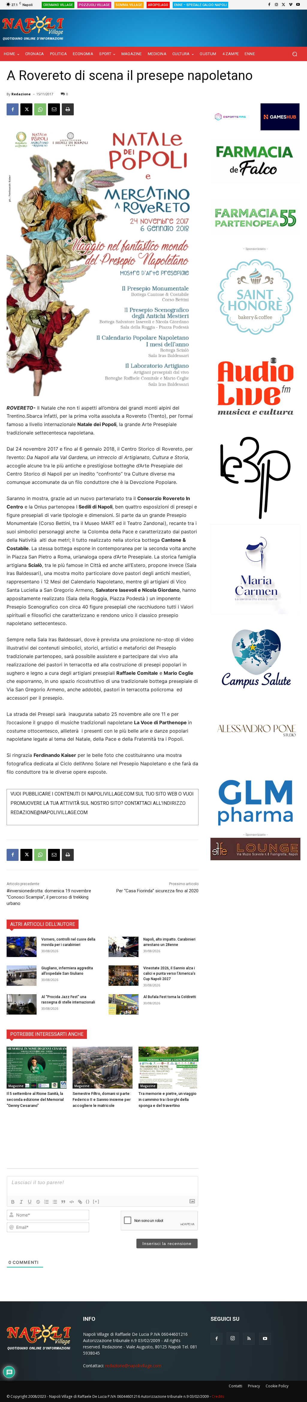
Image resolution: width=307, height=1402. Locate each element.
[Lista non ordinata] (55, 1201)
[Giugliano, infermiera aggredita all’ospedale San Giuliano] (22, 975)
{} (88, 1201)
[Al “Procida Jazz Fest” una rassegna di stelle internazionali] (22, 1004)
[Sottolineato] (29, 1201)
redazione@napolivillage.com (133, 1365)
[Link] (80, 1201)
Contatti (235, 1386)
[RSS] (249, 1339)
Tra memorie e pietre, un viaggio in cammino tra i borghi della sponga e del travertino (167, 1099)
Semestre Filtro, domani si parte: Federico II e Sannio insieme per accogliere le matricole (102, 1099)
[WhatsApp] (40, 109)
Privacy (254, 1386)
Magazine (15, 1086)
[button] (295, 54)
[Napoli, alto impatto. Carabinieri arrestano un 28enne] (124, 947)
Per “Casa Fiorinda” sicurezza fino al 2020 (157, 891)
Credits (218, 1396)
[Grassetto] (13, 1201)
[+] (96, 1201)
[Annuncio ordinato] (46, 1201)
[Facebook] (269, 4)
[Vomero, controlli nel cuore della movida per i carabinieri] (22, 947)
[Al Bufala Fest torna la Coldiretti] (124, 1004)
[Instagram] (276, 4)
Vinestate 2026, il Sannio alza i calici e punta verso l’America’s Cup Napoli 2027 (169, 973)
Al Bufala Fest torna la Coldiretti (169, 997)
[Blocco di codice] (71, 1201)
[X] (283, 4)
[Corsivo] (21, 1201)
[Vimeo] (290, 4)
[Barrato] (38, 1201)
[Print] (68, 109)
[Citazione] (63, 1201)
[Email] (54, 109)
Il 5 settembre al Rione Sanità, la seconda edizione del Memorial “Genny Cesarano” (35, 1099)
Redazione (21, 94)
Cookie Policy (277, 1386)
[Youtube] (298, 4)
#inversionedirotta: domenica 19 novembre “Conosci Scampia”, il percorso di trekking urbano (49, 897)
